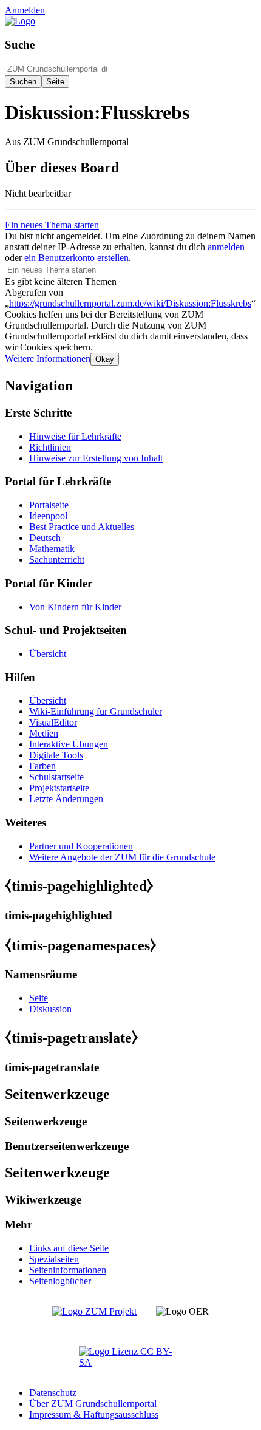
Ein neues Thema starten (52, 225)
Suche (20, 44)
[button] (47, 358)
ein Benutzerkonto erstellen (76, 258)
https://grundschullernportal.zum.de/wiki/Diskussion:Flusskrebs (130, 303)
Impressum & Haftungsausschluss (93, 1414)
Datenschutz (52, 1392)
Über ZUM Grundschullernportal (93, 1403)
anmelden (226, 247)
